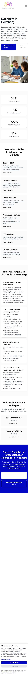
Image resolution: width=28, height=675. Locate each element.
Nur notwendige (14, 666)
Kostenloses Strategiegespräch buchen (14, 475)
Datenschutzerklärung (6, 671)
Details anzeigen (5, 659)
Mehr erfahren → (8, 173)
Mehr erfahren (22, 47)
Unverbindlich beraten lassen (14, 484)
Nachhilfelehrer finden (8, 46)
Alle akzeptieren (14, 662)
